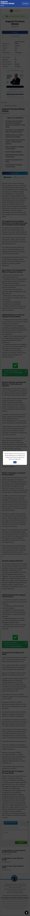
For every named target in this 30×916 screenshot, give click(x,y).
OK (15, 462)
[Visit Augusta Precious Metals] (25, 3)
